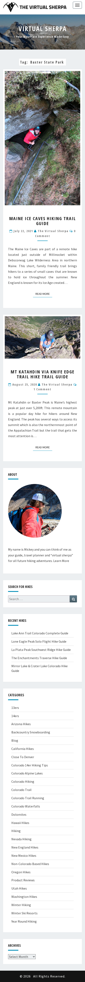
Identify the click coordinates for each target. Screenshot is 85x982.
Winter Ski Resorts (24, 913)
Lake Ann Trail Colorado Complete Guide (39, 633)
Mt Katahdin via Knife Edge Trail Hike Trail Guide (42, 374)
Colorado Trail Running (27, 798)
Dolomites (18, 814)
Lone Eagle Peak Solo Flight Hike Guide (38, 641)
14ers (15, 716)
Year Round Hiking (24, 921)
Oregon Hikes (21, 872)
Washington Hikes (24, 897)
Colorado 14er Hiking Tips (29, 765)
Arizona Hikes (21, 724)
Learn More (61, 561)
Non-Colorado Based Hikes (30, 864)
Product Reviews (23, 880)
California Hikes (22, 749)
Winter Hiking (21, 905)
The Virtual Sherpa (53, 231)
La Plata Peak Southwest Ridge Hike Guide (41, 650)
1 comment (42, 389)
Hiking (16, 831)
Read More (43, 294)
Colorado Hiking (22, 781)
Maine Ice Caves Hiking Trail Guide (42, 220)
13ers (15, 708)
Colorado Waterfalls (25, 806)
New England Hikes (24, 847)
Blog (14, 740)
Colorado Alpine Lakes (27, 773)
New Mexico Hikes (23, 855)
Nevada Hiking (21, 839)
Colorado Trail (21, 790)
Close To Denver (22, 757)
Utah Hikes (19, 888)
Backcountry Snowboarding (30, 732)
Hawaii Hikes (20, 823)
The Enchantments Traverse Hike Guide (39, 658)
